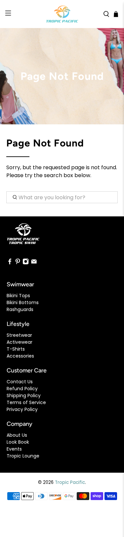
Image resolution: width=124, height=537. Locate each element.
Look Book (18, 442)
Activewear (19, 342)
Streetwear (19, 335)
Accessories (20, 356)
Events (14, 449)
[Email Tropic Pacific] (34, 263)
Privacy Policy (22, 409)
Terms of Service (26, 402)
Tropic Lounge (23, 456)
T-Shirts (16, 349)
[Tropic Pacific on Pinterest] (18, 263)
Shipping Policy (24, 395)
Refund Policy (22, 388)
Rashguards (20, 309)
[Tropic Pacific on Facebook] (10, 263)
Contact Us (20, 381)
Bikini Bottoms (23, 302)
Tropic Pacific (70, 482)
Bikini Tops (18, 295)
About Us (17, 435)
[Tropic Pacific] (62, 14)
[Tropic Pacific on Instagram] (25, 263)
